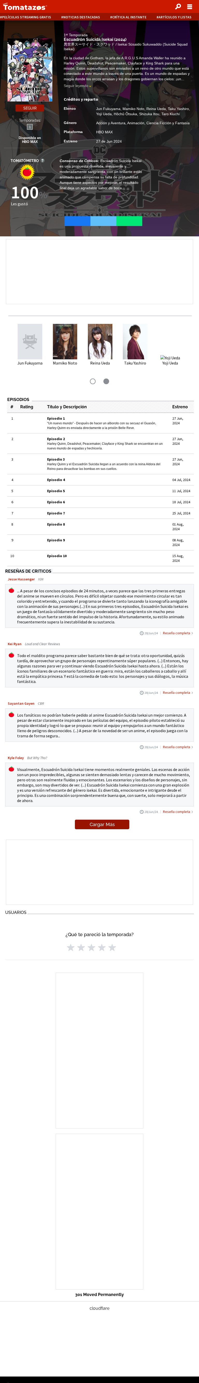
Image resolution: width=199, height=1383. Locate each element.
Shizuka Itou (149, 114)
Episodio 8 (56, 524)
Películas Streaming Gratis (26, 17)
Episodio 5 (56, 491)
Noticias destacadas (81, 17)
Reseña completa (176, 633)
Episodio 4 (56, 479)
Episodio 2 (56, 438)
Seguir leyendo (76, 86)
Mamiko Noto (133, 109)
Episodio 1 (56, 418)
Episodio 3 (56, 459)
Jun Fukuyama (108, 109)
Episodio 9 (56, 540)
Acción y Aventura (110, 123)
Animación (135, 123)
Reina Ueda (156, 109)
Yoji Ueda (104, 114)
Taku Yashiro (178, 109)
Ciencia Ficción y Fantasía (168, 123)
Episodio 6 (56, 502)
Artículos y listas (175, 17)
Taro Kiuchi (170, 114)
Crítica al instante (129, 17)
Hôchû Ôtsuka (125, 114)
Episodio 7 (56, 513)
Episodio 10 (57, 556)
